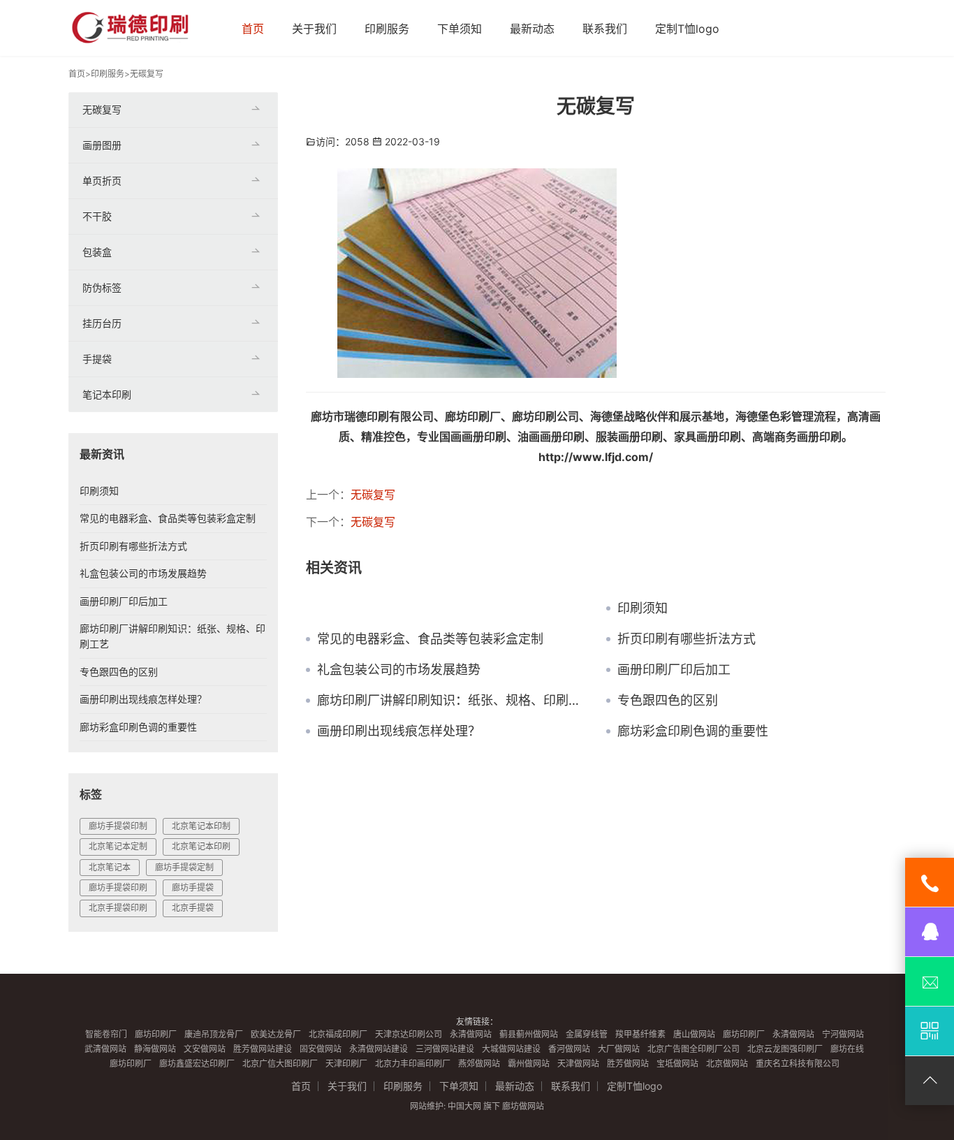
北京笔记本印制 (201, 826)
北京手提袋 (193, 907)
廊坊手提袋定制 (184, 867)
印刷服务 (387, 29)
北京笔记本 (110, 867)
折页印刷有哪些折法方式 (686, 639)
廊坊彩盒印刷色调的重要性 (692, 731)
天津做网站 (578, 1063)
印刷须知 (642, 608)
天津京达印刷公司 (408, 1034)
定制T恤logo (687, 29)
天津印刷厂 (346, 1063)
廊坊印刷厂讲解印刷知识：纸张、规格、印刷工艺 (451, 701)
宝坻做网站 (677, 1063)
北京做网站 (727, 1063)
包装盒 (97, 252)
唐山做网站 (694, 1034)
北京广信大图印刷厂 (280, 1063)
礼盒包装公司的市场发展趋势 (398, 670)
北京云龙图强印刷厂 (785, 1049)
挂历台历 (102, 323)
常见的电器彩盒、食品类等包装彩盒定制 (430, 639)
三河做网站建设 (445, 1049)
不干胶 (97, 216)
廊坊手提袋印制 (118, 826)
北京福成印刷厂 (338, 1034)
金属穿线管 (587, 1034)
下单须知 (459, 29)
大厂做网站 (619, 1049)
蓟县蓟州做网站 (528, 1034)
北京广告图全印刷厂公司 (693, 1049)
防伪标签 (102, 287)
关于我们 (314, 29)
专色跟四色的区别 (667, 701)
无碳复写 (146, 73)
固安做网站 (321, 1049)
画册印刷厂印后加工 (674, 670)
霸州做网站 (529, 1063)
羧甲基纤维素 (640, 1034)
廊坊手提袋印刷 (118, 887)
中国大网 (464, 1106)
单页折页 (102, 181)
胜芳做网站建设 (262, 1049)
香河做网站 (569, 1049)
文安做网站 (205, 1049)
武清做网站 (105, 1049)
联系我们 (604, 29)
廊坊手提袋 (193, 887)
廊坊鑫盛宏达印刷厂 (197, 1063)
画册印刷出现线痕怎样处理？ (398, 731)
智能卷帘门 (106, 1034)
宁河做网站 (843, 1034)
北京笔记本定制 (118, 846)
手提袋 (97, 359)
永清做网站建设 (378, 1049)
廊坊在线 (847, 1049)
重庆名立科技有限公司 (797, 1063)
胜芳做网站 (628, 1063)
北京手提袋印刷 (118, 907)
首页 (253, 29)
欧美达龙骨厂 (276, 1034)
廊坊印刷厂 (156, 1034)
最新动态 (532, 29)
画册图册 (102, 145)
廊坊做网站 (523, 1106)
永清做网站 (471, 1034)
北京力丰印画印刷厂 (412, 1063)
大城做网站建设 (511, 1049)
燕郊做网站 (479, 1063)
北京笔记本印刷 (201, 846)
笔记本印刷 (106, 394)
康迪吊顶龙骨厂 (213, 1034)
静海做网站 (155, 1049)
